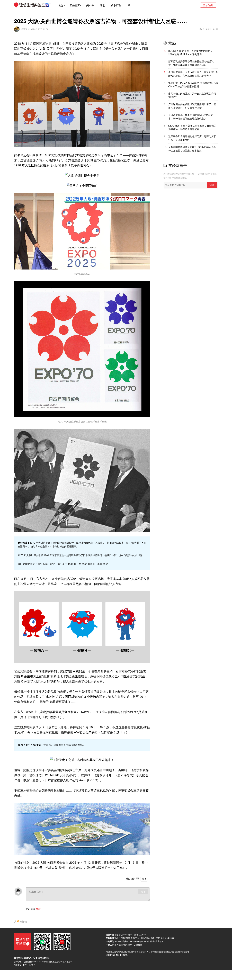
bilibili (171, 937)
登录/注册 (208, 5)
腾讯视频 (145, 937)
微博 (136, 934)
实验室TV (75, 5)
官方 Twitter (25, 711)
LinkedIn (138, 944)
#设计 (208, 29)
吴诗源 (24, 29)
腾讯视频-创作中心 (130, 937)
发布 (143, 891)
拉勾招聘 (128, 944)
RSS (116, 941)
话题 (60, 5)
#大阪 (215, 29)
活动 (102, 5)
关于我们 (18, 961)
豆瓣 (141, 934)
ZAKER (133, 941)
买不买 (90, 5)
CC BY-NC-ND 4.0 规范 (116, 954)
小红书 (129, 934)
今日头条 (124, 941)
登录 (38, 908)
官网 (67, 711)
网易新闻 (159, 941)
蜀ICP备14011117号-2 (24, 964)
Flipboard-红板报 (146, 941)
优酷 (152, 937)
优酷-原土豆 (161, 937)
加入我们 (118, 944)
